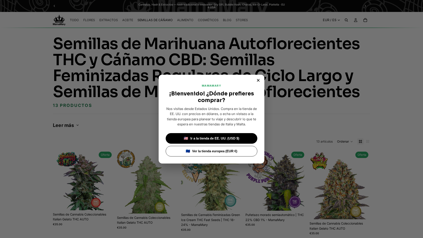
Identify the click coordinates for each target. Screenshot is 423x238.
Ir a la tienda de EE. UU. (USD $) (211, 138)
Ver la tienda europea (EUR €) (211, 151)
